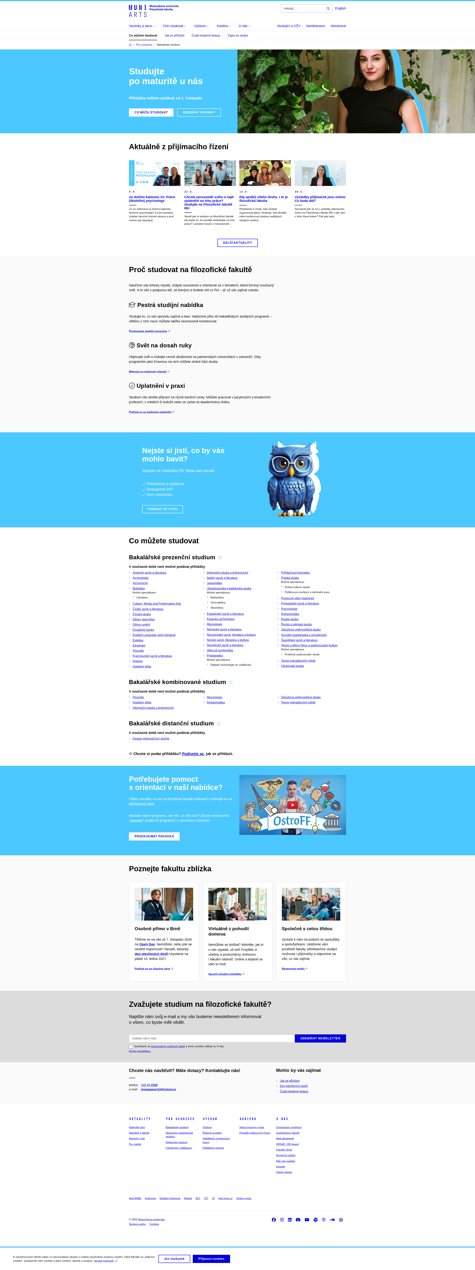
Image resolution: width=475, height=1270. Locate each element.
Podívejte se (193, 754)
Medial (188, 1198)
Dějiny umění (141, 624)
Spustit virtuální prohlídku (225, 973)
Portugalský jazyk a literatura (300, 603)
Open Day (147, 944)
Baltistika (139, 588)
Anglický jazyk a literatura (149, 572)
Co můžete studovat (143, 35)
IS (213, 1198)
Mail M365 (135, 1198)
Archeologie (141, 577)
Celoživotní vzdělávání (179, 1147)
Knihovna (150, 1198)
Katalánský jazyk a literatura (225, 613)
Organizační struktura (289, 1127)
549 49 (149, 1085)
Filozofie (138, 650)
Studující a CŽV (288, 26)
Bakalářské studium (177, 1127)
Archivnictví (140, 583)
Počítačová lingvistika (295, 572)
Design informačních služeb (151, 738)
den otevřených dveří (151, 954)
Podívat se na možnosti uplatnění (150, 411)
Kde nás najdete (285, 1161)
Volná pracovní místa (251, 1127)
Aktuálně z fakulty (139, 1132)
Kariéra (247, 1119)
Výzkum (210, 1119)
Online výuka (243, 1198)
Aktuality (140, 1119)
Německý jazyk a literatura (224, 629)
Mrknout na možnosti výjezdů (147, 371)
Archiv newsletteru (139, 1051)
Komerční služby (286, 1155)
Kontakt (280, 1166)
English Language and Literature (154, 635)
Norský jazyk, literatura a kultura (228, 640)
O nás (282, 1119)
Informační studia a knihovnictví (227, 572)
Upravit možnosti (104, 1260)
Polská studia (290, 577)
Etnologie (139, 645)
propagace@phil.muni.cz (158, 1089)
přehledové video (141, 804)
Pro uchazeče (180, 1119)
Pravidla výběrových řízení (254, 1132)
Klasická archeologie (221, 619)
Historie (138, 661)
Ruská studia (289, 619)
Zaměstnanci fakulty (288, 1132)
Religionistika (290, 614)
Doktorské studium (177, 1142)
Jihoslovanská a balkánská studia (229, 588)
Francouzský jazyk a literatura (152, 656)
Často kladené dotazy (206, 35)
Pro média (135, 1144)
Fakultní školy (284, 1149)
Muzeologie (214, 624)
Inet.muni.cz (225, 1198)
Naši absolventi (285, 1138)
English (340, 8)
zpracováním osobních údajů (168, 1046)
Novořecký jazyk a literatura (225, 645)
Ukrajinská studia (292, 666)
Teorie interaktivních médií (298, 660)
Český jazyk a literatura (148, 609)
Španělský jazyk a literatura (299, 640)
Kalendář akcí (137, 1127)
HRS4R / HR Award (287, 1144)
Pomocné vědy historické (297, 598)
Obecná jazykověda (220, 650)
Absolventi (338, 26)
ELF (198, 1198)
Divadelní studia (143, 629)
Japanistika (214, 583)
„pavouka (136, 820)
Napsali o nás (137, 1138)
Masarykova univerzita (151, 1219)
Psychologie (289, 608)
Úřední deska (284, 1172)
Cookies (154, 1224)
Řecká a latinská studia (296, 624)
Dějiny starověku (144, 619)
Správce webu (137, 1224)
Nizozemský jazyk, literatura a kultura (231, 634)
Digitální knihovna (170, 1198)
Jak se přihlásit (174, 35)
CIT (206, 1198)
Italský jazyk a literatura (222, 577)
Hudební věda (142, 666)
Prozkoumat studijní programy (148, 331)
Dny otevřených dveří (294, 1086)
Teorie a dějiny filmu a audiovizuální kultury (309, 645)
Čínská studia (142, 614)
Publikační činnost (213, 1147)
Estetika (138, 640)
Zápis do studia (238, 35)
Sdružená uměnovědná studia (301, 629)
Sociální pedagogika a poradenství (304, 635)
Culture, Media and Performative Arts (157, 603)
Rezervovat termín (293, 968)
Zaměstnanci (315, 26)
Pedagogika (215, 655)
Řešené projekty (212, 1132)
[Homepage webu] (153, 10)
